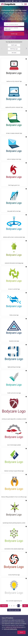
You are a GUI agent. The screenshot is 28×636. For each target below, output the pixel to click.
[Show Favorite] (12, 1)
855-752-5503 (8, 1)
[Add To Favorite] (26, 58)
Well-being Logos (14, 48)
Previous (4, 605)
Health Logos (14, 45)
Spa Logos (14, 52)
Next (25, 605)
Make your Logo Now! (14, 610)
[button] (26, 48)
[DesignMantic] (8, 4)
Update (14, 33)
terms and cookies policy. (10, 629)
